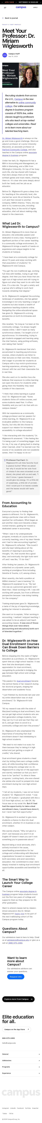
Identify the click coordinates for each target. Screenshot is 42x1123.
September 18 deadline (28, 2)
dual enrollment (24, 681)
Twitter (4, 1113)
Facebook (20, 1108)
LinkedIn (13, 1108)
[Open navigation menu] (6, 7)
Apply (35, 7)
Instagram (5, 1108)
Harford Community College (14, 150)
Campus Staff (14, 54)
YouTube (28, 1108)
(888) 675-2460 (15, 943)
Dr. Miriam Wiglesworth (12, 138)
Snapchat (35, 1108)
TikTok (11, 1113)
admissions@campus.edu (18, 940)
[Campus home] (21, 7)
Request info (16, 977)
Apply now (19, 914)
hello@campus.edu (9, 1043)
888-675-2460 (8, 1038)
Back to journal (10, 18)
